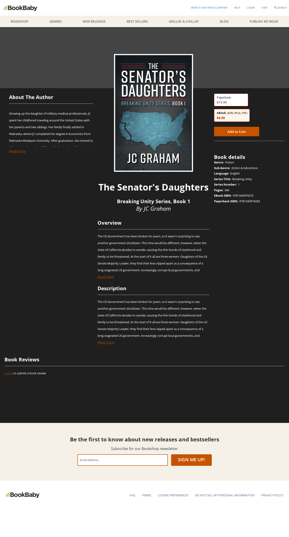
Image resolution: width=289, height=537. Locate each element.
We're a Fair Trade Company (209, 7)
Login (251, 7)
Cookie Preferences (173, 495)
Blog (224, 21)
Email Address (89, 460)
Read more (17, 151)
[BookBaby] (24, 8)
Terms (146, 495)
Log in (9, 373)
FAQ (132, 495)
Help (237, 7)
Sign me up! (191, 460)
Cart (264, 7)
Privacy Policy (272, 495)
